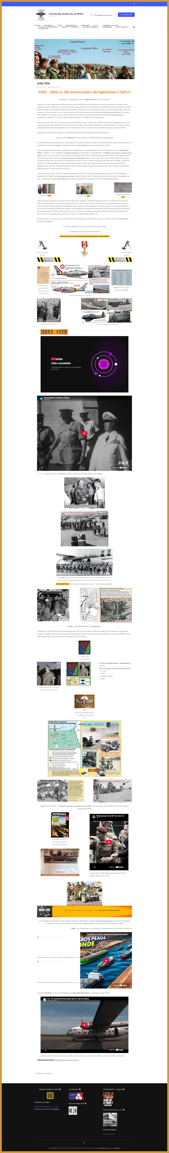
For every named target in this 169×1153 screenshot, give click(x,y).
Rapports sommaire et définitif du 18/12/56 (75, 806)
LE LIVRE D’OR (43, 28)
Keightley (57, 145)
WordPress (117, 1148)
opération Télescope (71, 153)
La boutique (85, 25)
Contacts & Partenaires (47, 27)
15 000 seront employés (111, 112)
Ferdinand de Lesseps (104, 921)
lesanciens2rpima (56, 87)
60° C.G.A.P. (113, 179)
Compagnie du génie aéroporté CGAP (115, 668)
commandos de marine (65, 176)
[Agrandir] (52, 186)
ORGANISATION (71, 25)
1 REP (50, 176)
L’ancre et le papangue (70, 27)
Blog (96, 25)
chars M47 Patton (59, 179)
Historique (48, 25)
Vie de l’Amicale (122, 27)
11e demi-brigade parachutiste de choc (74, 158)
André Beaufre (116, 115)
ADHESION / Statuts (110, 25)
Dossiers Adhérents (91, 27)
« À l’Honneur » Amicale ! (43, 1073)
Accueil (37, 25)
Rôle (60, 25)
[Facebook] (134, 4)
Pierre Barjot (82, 145)
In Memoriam (107, 27)
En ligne (46, 1106)
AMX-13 (124, 176)
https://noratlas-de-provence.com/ (66, 1060)
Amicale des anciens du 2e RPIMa (66, 13)
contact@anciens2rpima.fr (103, 15)
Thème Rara (101, 1148)
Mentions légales (109, 1134)
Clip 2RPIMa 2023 (126, 14)
